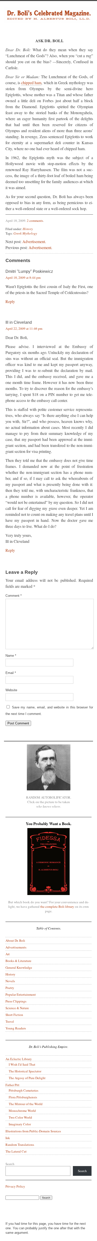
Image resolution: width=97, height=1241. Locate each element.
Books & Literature (18, 960)
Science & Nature (17, 1008)
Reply (10, 301)
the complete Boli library (57, 906)
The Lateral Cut (16, 1151)
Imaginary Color (20, 1124)
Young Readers (15, 1028)
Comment (13, 596)
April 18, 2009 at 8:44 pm (23, 277)
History (28, 229)
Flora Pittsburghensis (23, 1097)
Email (10, 673)
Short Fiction (14, 1014)
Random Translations (19, 1144)
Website (11, 690)
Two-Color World (20, 1117)
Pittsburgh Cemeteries (23, 1090)
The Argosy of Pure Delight (27, 1078)
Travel (9, 1021)
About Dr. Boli (15, 940)
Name (10, 655)
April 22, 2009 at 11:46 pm (23, 328)
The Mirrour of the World (26, 1104)
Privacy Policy (15, 1186)
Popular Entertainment (20, 994)
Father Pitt (12, 1085)
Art (7, 954)
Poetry (9, 987)
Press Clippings (15, 1001)
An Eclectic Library (18, 1059)
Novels (10, 981)
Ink (7, 1138)
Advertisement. (34, 241)
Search (9, 1164)
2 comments (35, 220)
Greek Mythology (25, 233)
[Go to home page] (48, 19)
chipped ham (31, 82)
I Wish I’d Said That (22, 1064)
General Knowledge (18, 967)
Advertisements (15, 947)
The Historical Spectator (25, 1071)
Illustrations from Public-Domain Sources (33, 1131)
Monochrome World (22, 1110)
